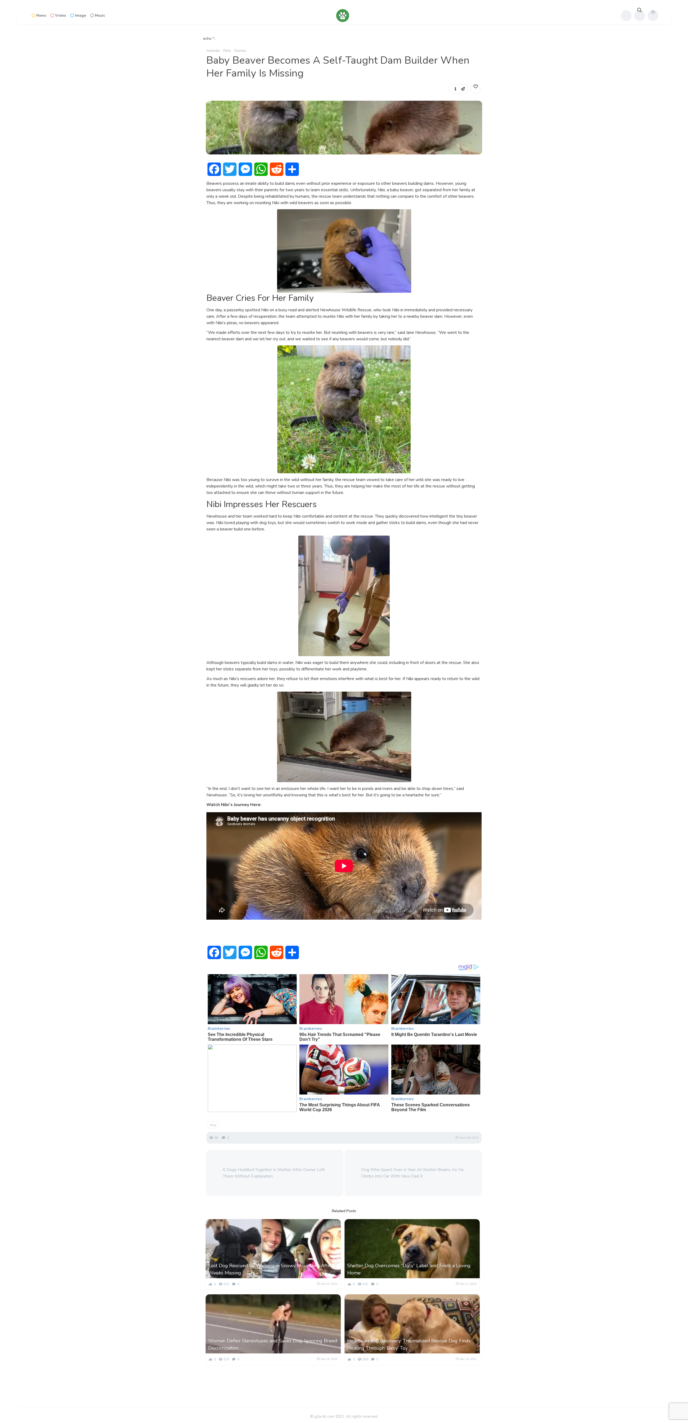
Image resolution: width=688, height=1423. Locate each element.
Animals (213, 50)
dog (213, 1125)
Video (60, 15)
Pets (227, 50)
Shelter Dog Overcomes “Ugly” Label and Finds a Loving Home (409, 1269)
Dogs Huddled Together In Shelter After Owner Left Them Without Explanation (274, 1173)
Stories (240, 50)
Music (100, 15)
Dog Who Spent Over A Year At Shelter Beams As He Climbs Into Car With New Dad (412, 1173)
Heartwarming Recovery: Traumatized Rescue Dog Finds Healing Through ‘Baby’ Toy (409, 1344)
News (41, 15)
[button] (459, 89)
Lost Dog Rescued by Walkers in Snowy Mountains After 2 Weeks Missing (272, 1269)
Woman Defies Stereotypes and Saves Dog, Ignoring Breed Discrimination (272, 1344)
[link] (476, 89)
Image (80, 15)
